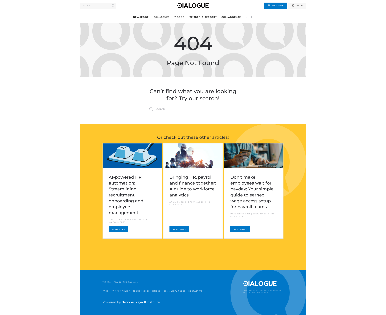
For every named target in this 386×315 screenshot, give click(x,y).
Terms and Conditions (147, 291)
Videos (179, 17)
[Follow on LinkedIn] (246, 17)
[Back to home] (193, 5)
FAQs (105, 291)
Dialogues (162, 17)
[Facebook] (251, 17)
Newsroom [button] (141, 17)
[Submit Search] (113, 6)
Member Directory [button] (203, 17)
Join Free (278, 6)
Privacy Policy (120, 291)
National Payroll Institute (141, 302)
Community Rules (174, 291)
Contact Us (195, 291)
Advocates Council (126, 282)
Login (299, 6)
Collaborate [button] (231, 17)
